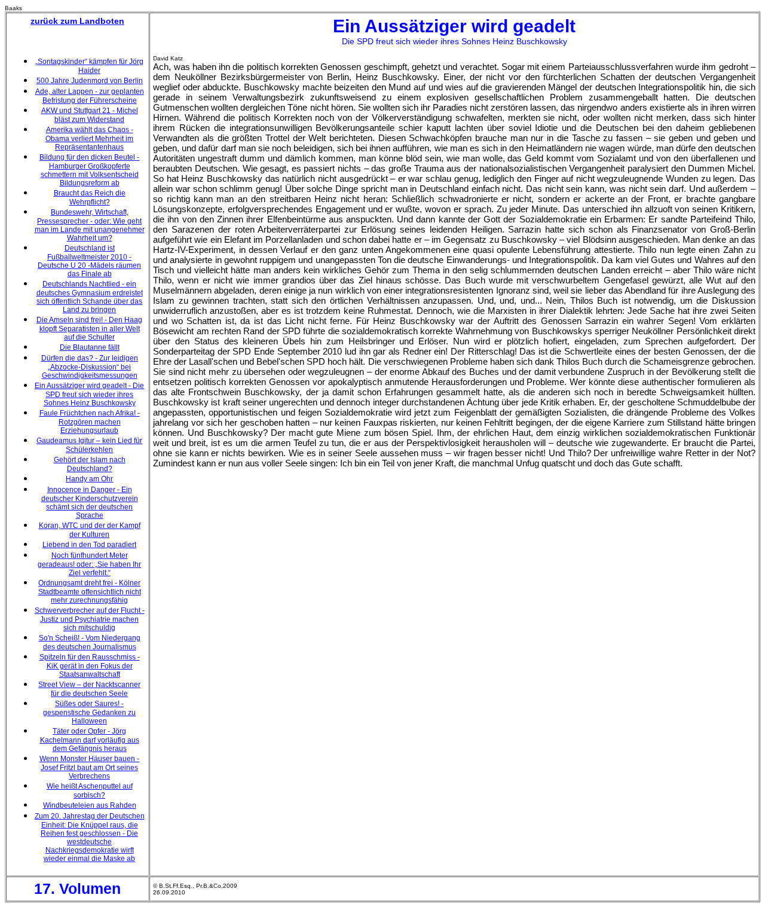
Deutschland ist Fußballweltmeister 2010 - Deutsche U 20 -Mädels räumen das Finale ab (89, 261)
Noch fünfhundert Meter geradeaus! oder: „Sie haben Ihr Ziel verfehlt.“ (89, 564)
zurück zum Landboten (77, 21)
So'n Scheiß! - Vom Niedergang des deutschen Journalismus (89, 642)
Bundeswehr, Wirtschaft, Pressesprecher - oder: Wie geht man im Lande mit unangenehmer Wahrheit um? (90, 225)
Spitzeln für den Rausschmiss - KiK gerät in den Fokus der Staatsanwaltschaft (89, 666)
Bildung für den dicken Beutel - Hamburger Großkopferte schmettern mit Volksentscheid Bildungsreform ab (89, 170)
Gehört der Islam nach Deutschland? (90, 464)
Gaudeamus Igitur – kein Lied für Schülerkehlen (89, 445)
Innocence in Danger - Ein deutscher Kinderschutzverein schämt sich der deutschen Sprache (89, 502)
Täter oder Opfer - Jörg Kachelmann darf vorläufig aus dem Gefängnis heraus (89, 740)
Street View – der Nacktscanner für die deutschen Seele (89, 689)
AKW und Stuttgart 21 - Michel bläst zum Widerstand (89, 115)
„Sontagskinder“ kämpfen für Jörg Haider (89, 66)
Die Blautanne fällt (90, 347)
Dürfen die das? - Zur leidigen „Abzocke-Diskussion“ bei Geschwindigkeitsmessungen (89, 367)
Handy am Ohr (89, 479)
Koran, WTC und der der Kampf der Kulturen (89, 530)
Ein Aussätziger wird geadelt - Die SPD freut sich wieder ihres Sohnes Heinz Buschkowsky (89, 394)
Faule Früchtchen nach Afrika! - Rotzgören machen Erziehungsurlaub (89, 422)
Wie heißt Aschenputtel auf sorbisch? (90, 790)
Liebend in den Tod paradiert (89, 544)
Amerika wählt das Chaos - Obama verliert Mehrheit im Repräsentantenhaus (89, 138)
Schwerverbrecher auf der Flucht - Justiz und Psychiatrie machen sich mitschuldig (90, 619)
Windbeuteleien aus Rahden (89, 805)
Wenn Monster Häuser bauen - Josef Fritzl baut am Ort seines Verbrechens (89, 767)
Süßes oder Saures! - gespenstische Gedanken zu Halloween (89, 712)
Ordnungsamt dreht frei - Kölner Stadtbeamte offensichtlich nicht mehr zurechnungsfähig (89, 591)
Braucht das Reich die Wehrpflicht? (90, 197)
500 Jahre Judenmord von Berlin (89, 81)
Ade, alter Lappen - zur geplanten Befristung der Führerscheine (89, 96)
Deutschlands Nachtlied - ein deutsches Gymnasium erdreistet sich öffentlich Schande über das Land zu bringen (89, 297)
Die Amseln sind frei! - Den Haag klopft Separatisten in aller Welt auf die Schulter (89, 328)
